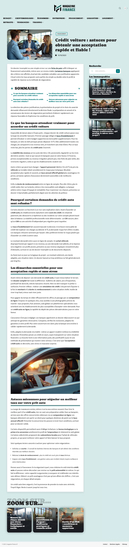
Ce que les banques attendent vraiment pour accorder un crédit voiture (28, 94)
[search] (120, 8)
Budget (40, 515)
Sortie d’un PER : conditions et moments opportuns (71, 525)
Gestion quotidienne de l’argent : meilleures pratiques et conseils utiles (44, 522)
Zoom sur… (25, 503)
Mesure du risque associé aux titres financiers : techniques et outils (17, 522)
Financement (61, 34)
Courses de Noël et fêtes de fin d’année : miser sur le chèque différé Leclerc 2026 (105, 112)
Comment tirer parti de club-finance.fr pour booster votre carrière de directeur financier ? (104, 91)
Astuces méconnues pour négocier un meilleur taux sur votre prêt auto (63, 100)
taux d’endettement (64, 135)
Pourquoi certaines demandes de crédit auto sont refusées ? (28, 100)
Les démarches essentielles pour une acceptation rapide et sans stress (62, 94)
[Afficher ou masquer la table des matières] (58, 89)
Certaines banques (62, 71)
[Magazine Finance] (64, 8)
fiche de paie (56, 68)
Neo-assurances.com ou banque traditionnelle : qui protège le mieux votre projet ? (104, 132)
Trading (14, 515)
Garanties (97, 126)
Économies (68, 519)
